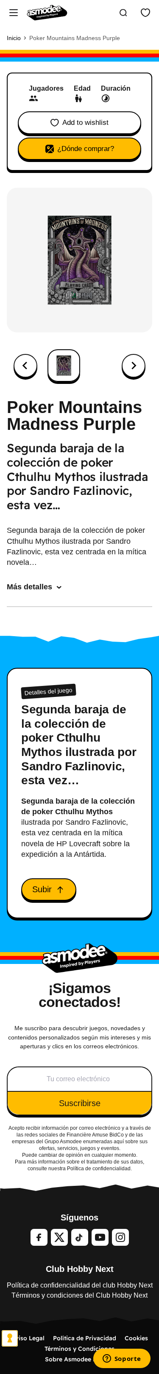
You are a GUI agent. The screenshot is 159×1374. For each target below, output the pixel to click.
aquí (119, 1142)
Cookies (136, 1338)
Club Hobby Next (80, 1269)
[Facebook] (39, 1237)
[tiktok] (79, 1237)
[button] (63, 365)
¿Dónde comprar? (85, 149)
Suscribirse (79, 1103)
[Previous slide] (25, 366)
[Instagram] (120, 1237)
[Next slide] (133, 366)
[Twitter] (59, 1237)
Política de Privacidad (84, 1338)
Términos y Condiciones (79, 1348)
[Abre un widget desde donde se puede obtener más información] (122, 1359)
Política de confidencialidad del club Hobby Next (80, 1285)
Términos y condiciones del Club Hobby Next (79, 1295)
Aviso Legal (28, 1338)
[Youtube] (100, 1237)
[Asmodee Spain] (47, 12)
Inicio (14, 38)
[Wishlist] (145, 13)
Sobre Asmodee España (79, 1359)
